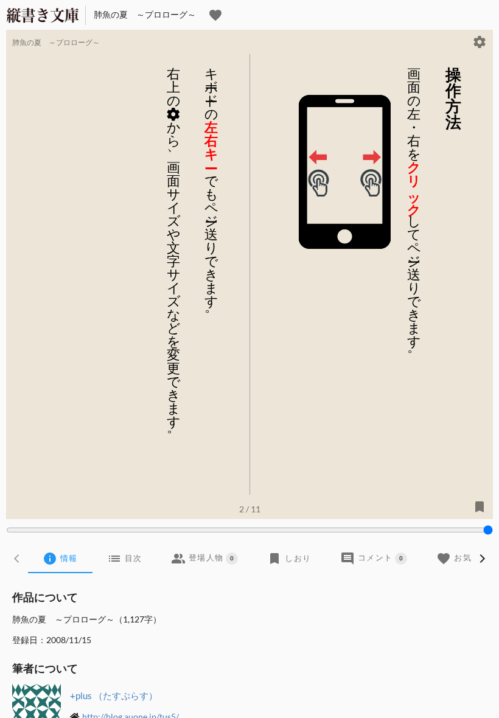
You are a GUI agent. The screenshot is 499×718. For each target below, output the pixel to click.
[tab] (60, 558)
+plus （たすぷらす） (114, 695)
